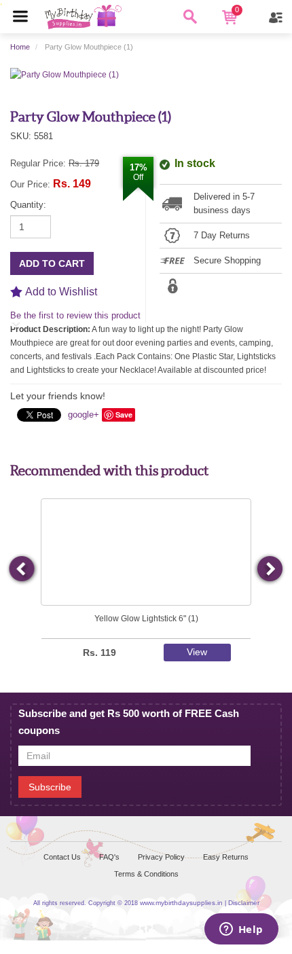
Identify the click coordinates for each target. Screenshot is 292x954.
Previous (22, 569)
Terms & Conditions (146, 874)
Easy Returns (226, 857)
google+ (83, 414)
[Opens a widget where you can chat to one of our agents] (241, 930)
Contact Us (62, 857)
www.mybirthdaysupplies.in (181, 902)
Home (20, 47)
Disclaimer (243, 902)
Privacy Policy (161, 857)
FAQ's (109, 857)
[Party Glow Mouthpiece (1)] (64, 74)
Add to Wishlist (61, 291)
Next (269, 569)
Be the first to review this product (75, 315)
